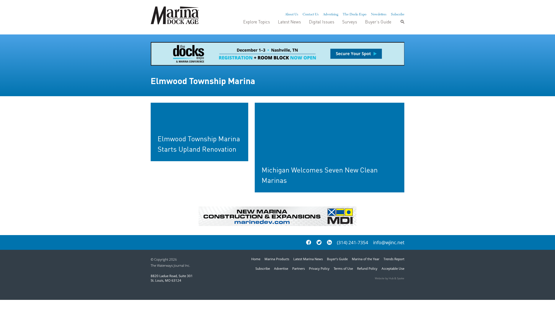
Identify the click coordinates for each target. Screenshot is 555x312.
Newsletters (378, 14)
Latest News (289, 21)
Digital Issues (321, 21)
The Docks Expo (354, 14)
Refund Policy (367, 268)
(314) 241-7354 (352, 242)
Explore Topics (256, 21)
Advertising (330, 14)
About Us (291, 14)
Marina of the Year (365, 259)
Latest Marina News (308, 259)
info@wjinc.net (388, 242)
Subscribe (397, 14)
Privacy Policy (319, 268)
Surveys (349, 21)
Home (255, 259)
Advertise (281, 268)
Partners (298, 268)
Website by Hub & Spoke (389, 278)
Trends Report (394, 259)
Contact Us (310, 14)
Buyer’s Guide (378, 21)
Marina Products (276, 259)
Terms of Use (343, 268)
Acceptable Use (393, 268)
